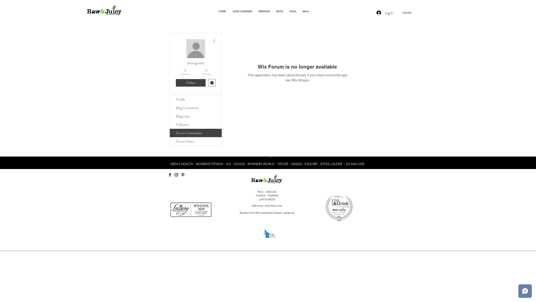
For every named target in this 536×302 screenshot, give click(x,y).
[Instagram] (176, 174)
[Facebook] (170, 174)
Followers (182, 124)
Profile (180, 99)
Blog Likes (183, 116)
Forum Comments (189, 132)
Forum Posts (185, 141)
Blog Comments (187, 107)
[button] (407, 12)
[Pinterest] (182, 174)
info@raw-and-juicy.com (267, 205)
